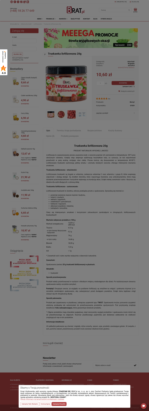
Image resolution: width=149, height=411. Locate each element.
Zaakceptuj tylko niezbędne (30, 404)
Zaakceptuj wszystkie (59, 404)
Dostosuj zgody (45, 404)
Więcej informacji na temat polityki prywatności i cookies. (42, 399)
